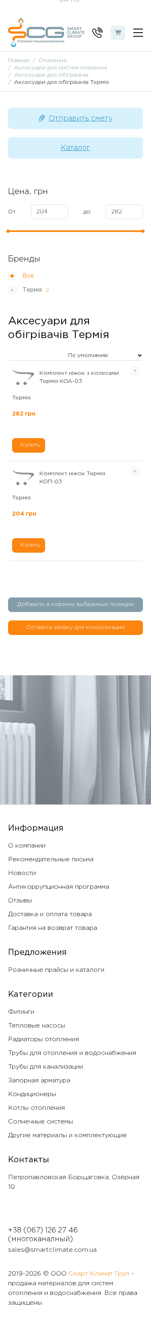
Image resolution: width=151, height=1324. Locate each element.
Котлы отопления (36, 1108)
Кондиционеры (32, 1094)
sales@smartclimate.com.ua (52, 1250)
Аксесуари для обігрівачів (51, 75)
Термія (36, 290)
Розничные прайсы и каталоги (56, 970)
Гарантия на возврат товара (52, 928)
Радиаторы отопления (43, 1039)
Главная (18, 60)
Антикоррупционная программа (58, 887)
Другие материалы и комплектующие (67, 1135)
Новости (22, 873)
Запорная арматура (39, 1081)
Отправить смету (81, 118)
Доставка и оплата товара (50, 914)
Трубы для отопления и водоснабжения (72, 1053)
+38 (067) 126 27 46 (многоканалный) (43, 1235)
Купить (30, 445)
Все (29, 276)
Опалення (52, 60)
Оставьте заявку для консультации (75, 627)
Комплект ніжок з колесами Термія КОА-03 (79, 377)
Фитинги (21, 1012)
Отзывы (20, 901)
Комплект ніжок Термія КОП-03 (72, 477)
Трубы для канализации (45, 1067)
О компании (27, 846)
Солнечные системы (40, 1122)
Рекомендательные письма (50, 859)
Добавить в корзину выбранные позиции (75, 604)
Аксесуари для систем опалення (60, 67)
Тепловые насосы (36, 1026)
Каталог (75, 148)
